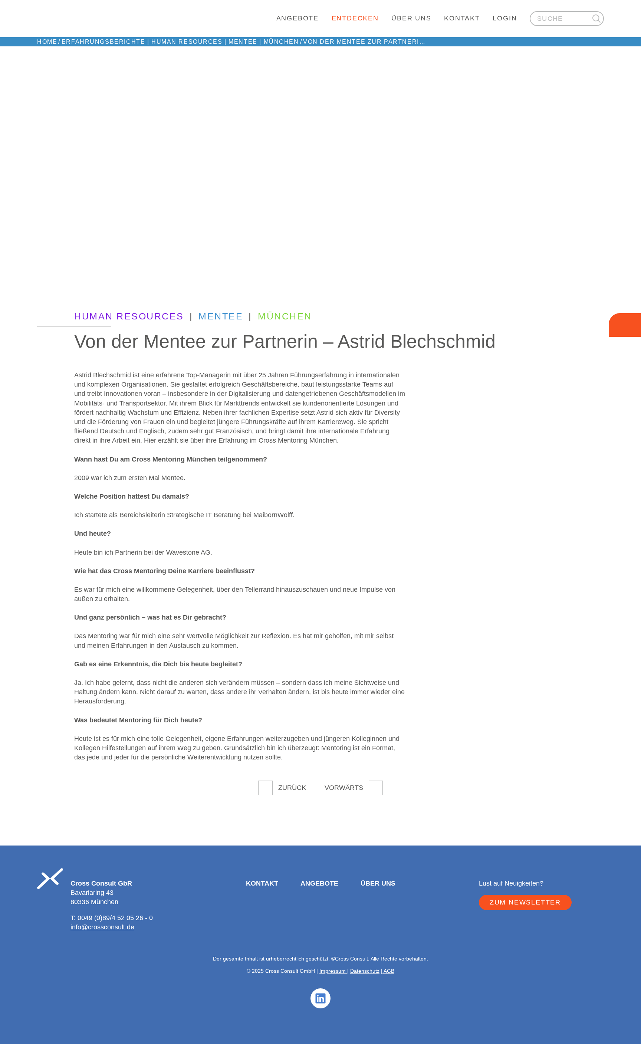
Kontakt (462, 18)
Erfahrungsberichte (103, 42)
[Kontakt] (625, 325)
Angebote (297, 18)
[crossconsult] (152, 18)
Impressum (333, 971)
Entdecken (355, 18)
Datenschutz (364, 971)
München (281, 42)
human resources (187, 42)
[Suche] (596, 18)
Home (47, 42)
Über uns (411, 18)
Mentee (243, 42)
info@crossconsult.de (102, 927)
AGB (388, 971)
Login (505, 18)
